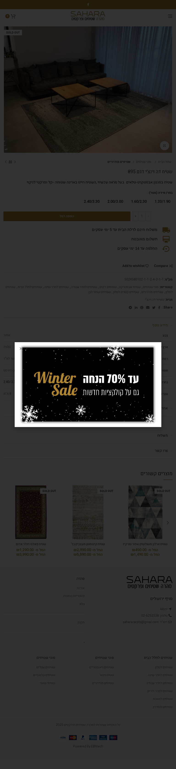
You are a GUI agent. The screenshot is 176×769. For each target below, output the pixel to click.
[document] (88, 384)
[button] (21, 348)
